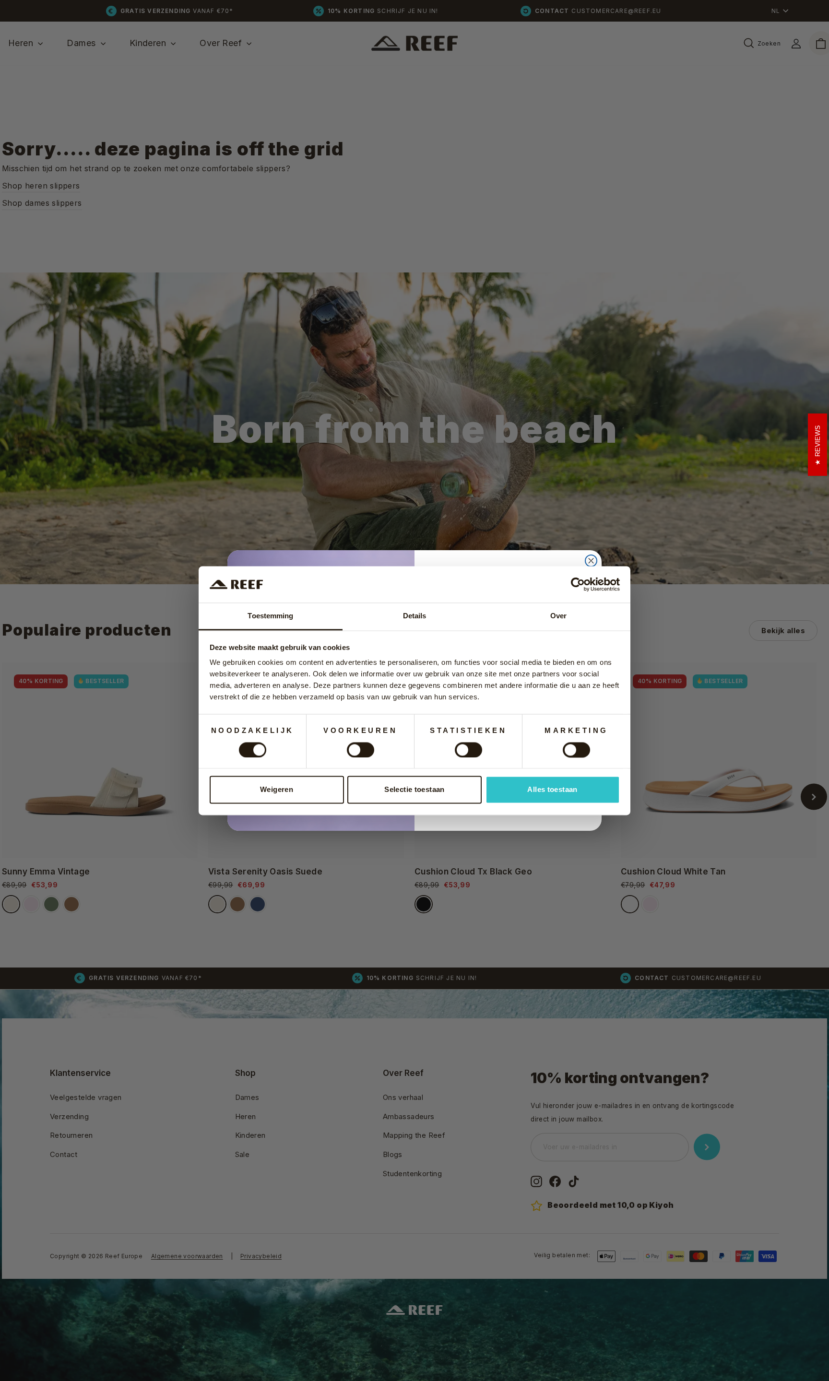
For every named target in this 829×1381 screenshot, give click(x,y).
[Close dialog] (591, 561)
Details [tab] (414, 616)
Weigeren (276, 790)
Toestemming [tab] (270, 616)
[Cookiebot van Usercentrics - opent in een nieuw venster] (578, 584)
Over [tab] (558, 616)
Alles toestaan (552, 790)
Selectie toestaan (414, 790)
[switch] (360, 749)
